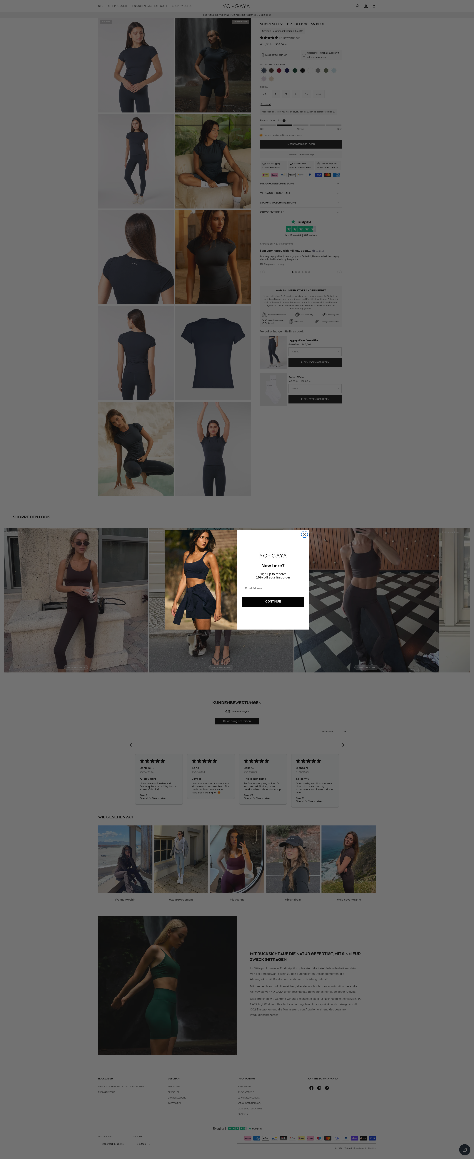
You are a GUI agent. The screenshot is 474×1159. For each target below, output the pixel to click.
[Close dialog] (304, 534)
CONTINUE (273, 601)
